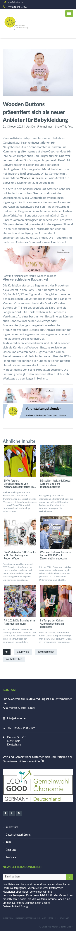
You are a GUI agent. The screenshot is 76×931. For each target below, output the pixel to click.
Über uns (11, 850)
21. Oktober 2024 (13, 127)
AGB (8, 842)
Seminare (11, 857)
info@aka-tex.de (16, 718)
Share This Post (64, 127)
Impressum (12, 827)
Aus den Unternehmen (39, 127)
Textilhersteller (46, 652)
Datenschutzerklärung (18, 835)
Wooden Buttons (30, 178)
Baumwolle (23, 652)
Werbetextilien (14, 659)
